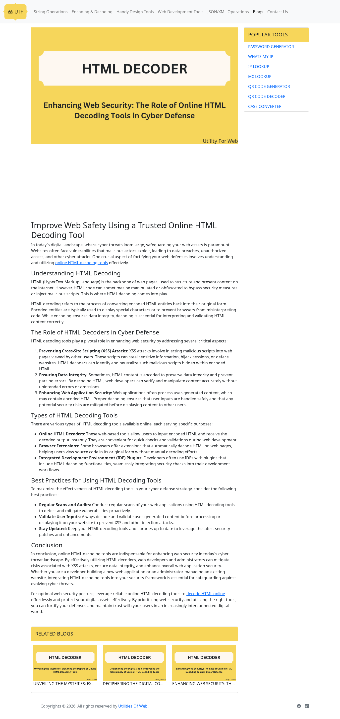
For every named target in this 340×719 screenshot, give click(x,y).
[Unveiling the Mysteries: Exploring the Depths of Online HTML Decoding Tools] (65, 662)
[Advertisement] (134, 183)
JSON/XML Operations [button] (228, 11)
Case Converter (265, 106)
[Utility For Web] (15, 11)
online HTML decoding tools (81, 262)
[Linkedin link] (307, 706)
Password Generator (271, 46)
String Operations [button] (51, 11)
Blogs (258, 11)
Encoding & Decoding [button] (92, 11)
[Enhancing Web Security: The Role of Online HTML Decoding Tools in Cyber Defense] (204, 662)
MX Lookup (260, 76)
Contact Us (277, 11)
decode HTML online (205, 593)
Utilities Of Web (133, 706)
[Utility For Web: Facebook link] (299, 706)
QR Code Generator (269, 86)
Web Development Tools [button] (181, 11)
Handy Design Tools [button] (135, 11)
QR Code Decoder (266, 96)
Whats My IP (260, 56)
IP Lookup (258, 66)
